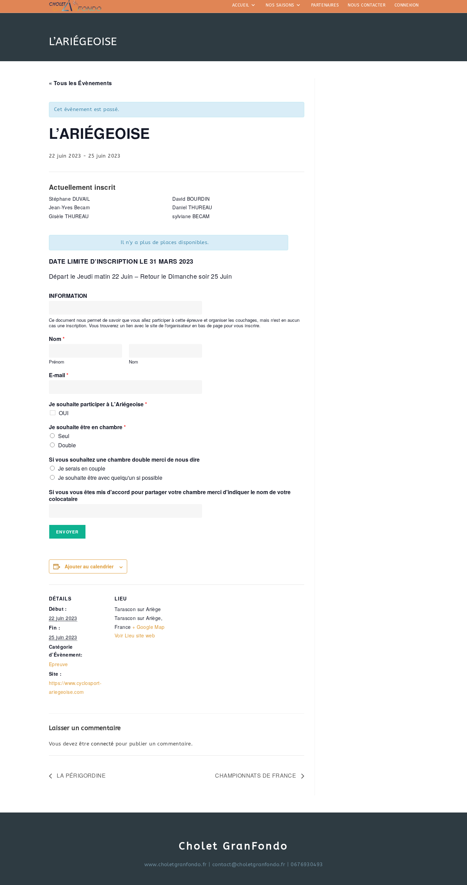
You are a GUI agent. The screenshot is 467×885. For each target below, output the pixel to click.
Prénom (56, 362)
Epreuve (58, 664)
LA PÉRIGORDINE (80, 775)
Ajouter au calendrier (89, 566)
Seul (63, 436)
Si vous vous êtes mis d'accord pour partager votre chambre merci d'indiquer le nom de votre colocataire (170, 496)
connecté (102, 744)
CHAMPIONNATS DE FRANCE (256, 775)
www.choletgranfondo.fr (175, 864)
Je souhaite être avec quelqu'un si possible (110, 477)
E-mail (58, 375)
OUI (63, 413)
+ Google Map (148, 626)
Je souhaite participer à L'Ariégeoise (98, 404)
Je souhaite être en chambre (87, 427)
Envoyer (67, 532)
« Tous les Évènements (80, 83)
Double (67, 445)
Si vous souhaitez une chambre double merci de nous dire (124, 459)
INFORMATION (68, 296)
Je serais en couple (81, 468)
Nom (57, 339)
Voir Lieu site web (135, 635)
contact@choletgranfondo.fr (248, 864)
